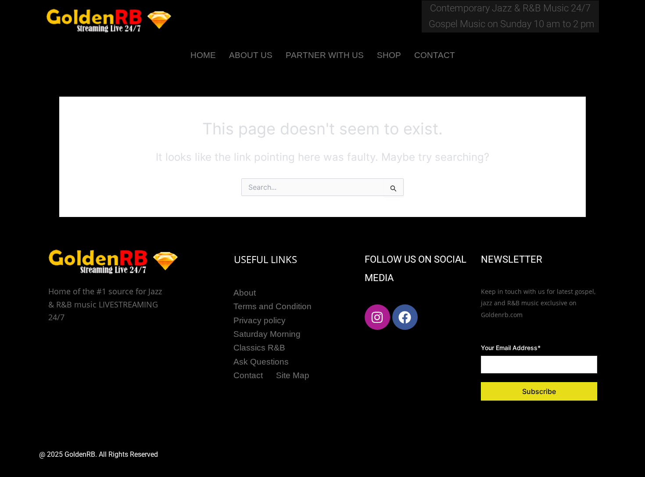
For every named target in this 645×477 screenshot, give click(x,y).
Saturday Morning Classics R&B (267, 340)
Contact (248, 375)
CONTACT (434, 55)
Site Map (292, 375)
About (244, 292)
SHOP (389, 55)
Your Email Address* (511, 347)
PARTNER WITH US (325, 55)
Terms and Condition (272, 306)
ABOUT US (250, 55)
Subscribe (539, 391)
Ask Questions (261, 361)
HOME (203, 55)
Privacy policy (259, 320)
